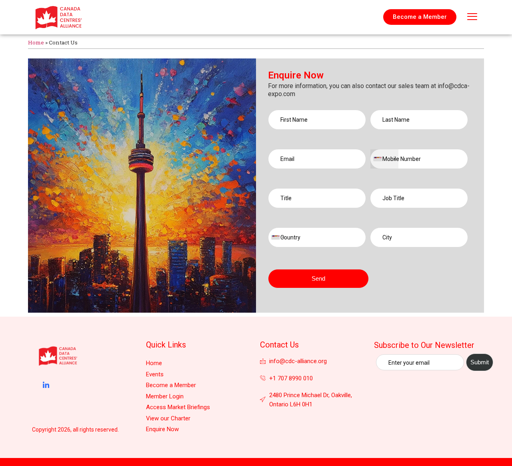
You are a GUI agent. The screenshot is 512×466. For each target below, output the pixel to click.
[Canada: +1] (384, 159)
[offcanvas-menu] (472, 17)
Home (36, 42)
